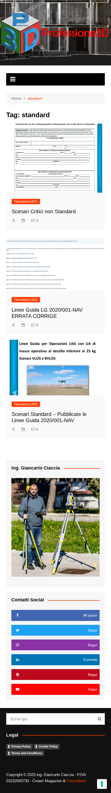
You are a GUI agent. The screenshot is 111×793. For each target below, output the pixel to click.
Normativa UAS (25, 201)
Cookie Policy (48, 746)
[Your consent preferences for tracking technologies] (102, 784)
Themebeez (76, 781)
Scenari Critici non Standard (44, 211)
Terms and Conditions (26, 753)
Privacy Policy (20, 746)
